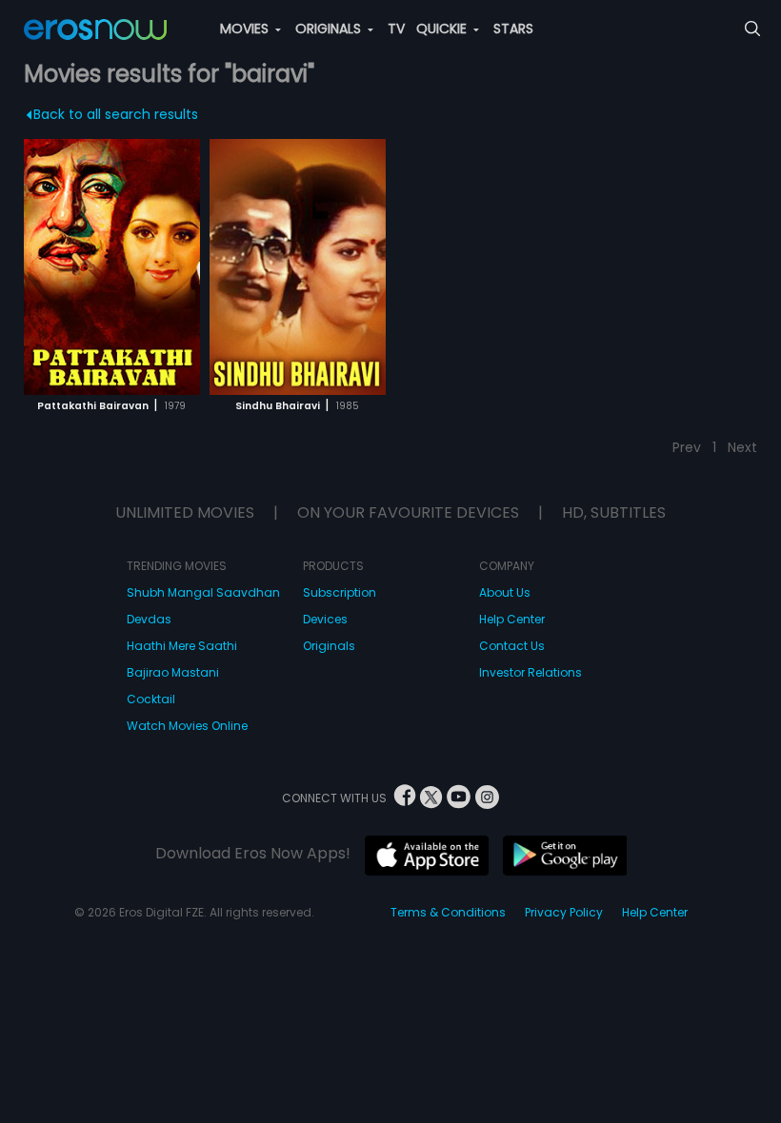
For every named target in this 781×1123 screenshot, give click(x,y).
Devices (325, 619)
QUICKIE (443, 28)
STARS (513, 28)
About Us (505, 592)
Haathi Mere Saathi (182, 646)
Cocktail (151, 699)
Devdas (149, 619)
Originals (329, 646)
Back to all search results (115, 114)
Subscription (339, 592)
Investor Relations (530, 672)
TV (396, 28)
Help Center (512, 619)
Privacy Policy (564, 912)
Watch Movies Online (187, 726)
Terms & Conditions (448, 912)
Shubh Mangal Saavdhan (203, 592)
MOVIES (246, 28)
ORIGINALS (330, 28)
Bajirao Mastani (173, 672)
